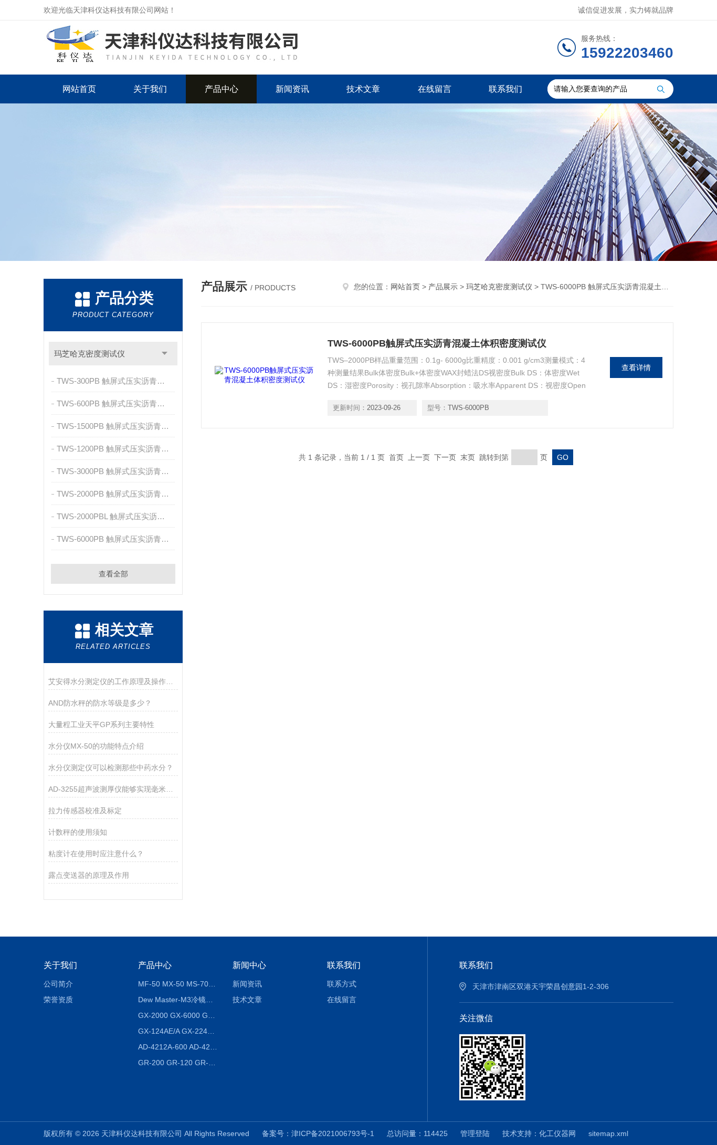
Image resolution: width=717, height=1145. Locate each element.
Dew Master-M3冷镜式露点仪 (177, 999)
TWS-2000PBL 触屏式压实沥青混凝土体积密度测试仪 (117, 516)
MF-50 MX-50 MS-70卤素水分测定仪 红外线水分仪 (177, 984)
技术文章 (363, 89)
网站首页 (79, 89)
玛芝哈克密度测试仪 (89, 353)
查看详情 (636, 367)
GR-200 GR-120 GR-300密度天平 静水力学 (177, 1062)
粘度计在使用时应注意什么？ (96, 853)
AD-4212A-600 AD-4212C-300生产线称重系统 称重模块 (177, 1047)
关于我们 (150, 89)
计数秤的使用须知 (77, 832)
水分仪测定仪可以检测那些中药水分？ (110, 767)
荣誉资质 (58, 999)
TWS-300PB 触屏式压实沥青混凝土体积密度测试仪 (117, 380)
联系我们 (505, 89)
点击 (164, 353)
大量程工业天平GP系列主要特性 (101, 724)
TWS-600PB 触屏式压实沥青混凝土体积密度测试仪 (117, 403)
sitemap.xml (608, 1133)
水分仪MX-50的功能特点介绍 (96, 746)
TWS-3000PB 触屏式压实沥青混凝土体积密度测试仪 (117, 471)
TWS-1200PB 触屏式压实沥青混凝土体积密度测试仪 (117, 448)
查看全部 (113, 574)
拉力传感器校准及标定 (85, 810)
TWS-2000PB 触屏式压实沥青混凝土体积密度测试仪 (117, 493)
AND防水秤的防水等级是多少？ (100, 703)
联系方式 (341, 984)
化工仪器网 (557, 1133)
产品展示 (443, 286)
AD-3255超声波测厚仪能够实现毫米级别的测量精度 (113, 789)
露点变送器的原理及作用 (88, 875)
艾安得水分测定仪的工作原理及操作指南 (113, 681)
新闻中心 (249, 965)
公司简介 (58, 984)
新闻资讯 (292, 89)
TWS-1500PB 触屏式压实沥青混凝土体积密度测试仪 (117, 426)
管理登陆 (475, 1133)
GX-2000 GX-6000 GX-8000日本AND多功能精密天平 (177, 1015)
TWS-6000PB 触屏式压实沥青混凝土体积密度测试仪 (117, 538)
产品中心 (221, 89)
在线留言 (434, 89)
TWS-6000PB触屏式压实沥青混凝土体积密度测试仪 (437, 343)
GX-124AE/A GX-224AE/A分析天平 (177, 1031)
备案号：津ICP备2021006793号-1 (318, 1133)
